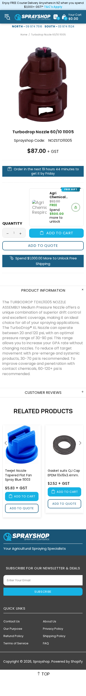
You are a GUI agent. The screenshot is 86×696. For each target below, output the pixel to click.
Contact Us (11, 621)
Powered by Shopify (67, 661)
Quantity (12, 223)
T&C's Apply (53, 7)
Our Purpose (12, 629)
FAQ (46, 643)
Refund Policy (13, 636)
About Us (49, 621)
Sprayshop (32, 17)
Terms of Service (15, 643)
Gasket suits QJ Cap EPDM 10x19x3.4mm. (64, 473)
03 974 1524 (66, 26)
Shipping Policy (54, 636)
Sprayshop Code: (29, 140)
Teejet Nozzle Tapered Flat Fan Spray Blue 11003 (18, 475)
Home (23, 34)
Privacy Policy (53, 629)
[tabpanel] (21, 472)
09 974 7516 (34, 26)
